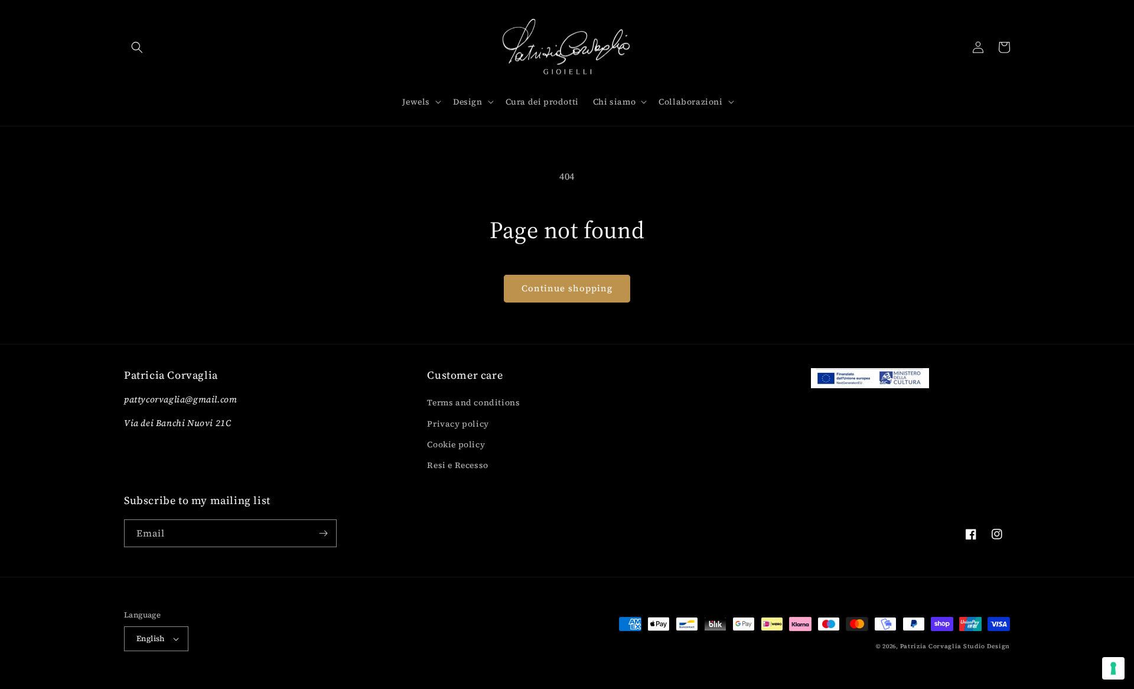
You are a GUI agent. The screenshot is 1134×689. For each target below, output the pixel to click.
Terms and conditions (473, 402)
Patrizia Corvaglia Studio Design (955, 646)
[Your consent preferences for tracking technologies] (1113, 668)
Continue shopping (567, 288)
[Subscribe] (323, 533)
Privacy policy (457, 424)
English (150, 638)
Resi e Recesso (457, 465)
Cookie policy (456, 444)
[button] (137, 47)
